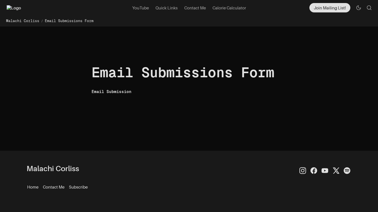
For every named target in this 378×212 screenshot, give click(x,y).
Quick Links (167, 7)
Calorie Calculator (229, 7)
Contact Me (195, 7)
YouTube (140, 7)
